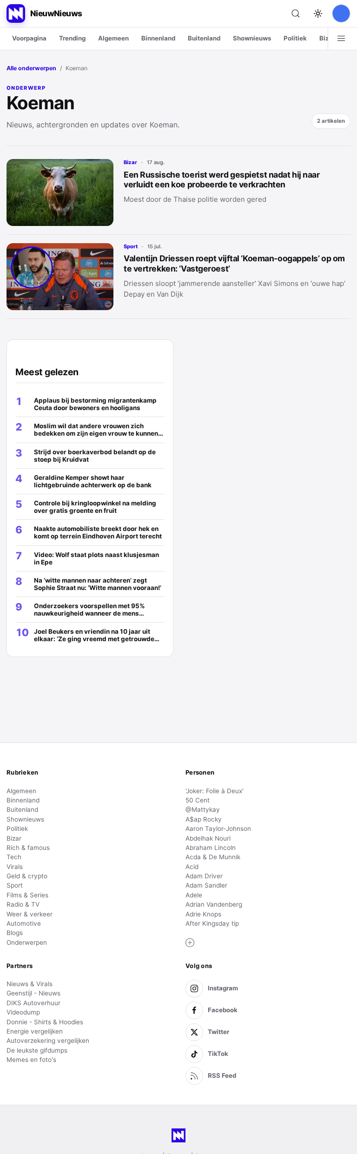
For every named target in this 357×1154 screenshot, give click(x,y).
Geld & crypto (27, 876)
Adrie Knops (203, 914)
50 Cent (197, 800)
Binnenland (158, 38)
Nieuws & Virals (30, 984)
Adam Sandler (206, 885)
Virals (15, 866)
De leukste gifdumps (37, 1050)
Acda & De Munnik (212, 857)
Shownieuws (252, 38)
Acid (191, 866)
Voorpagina (29, 38)
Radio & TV (23, 904)
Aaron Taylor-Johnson (218, 828)
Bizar (327, 38)
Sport (131, 246)
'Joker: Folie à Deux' (214, 791)
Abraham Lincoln (210, 847)
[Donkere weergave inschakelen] (318, 13)
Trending (72, 38)
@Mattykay (202, 809)
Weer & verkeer (30, 914)
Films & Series (27, 895)
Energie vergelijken (35, 1031)
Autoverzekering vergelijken (48, 1040)
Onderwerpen (27, 942)
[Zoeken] (295, 13)
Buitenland (204, 38)
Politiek (295, 38)
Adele (193, 895)
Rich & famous (28, 847)
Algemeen (113, 38)
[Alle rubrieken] (341, 38)
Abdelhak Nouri (208, 838)
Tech (14, 857)
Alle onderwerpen (31, 68)
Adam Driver (204, 876)
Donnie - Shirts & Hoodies (45, 1022)
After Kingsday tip (212, 923)
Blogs (15, 932)
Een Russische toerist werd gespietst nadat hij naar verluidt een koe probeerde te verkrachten (222, 179)
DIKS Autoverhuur (33, 1003)
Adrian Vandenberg (213, 904)
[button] (190, 943)
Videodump (23, 1012)
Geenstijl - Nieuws (33, 993)
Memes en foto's (31, 1059)
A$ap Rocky (203, 819)
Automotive (24, 923)
